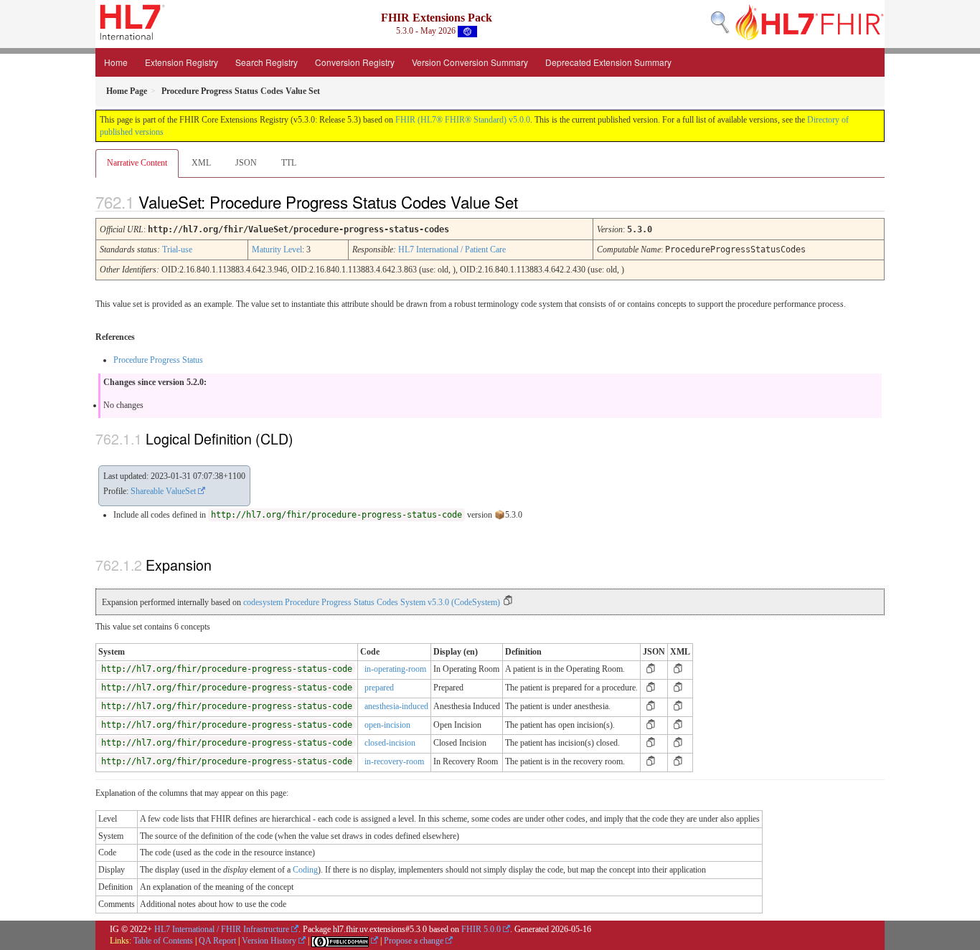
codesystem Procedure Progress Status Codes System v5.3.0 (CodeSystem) (371, 602)
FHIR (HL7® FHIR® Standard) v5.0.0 (462, 120)
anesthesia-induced (396, 706)
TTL (288, 163)
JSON (246, 163)
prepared (379, 688)
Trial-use (177, 249)
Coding (305, 870)
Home (116, 62)
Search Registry (266, 62)
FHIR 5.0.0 (481, 929)
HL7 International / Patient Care (452, 249)
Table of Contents (163, 941)
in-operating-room (395, 669)
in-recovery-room (394, 761)
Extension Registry (181, 62)
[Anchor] (530, 201)
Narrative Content (137, 163)
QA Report (217, 941)
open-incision (387, 725)
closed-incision (389, 743)
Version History (269, 941)
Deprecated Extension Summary (608, 62)
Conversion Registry (355, 62)
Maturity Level (277, 249)
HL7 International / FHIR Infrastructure (221, 929)
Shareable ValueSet (163, 491)
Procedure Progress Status (158, 360)
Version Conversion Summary (470, 62)
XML (201, 163)
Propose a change (413, 941)
